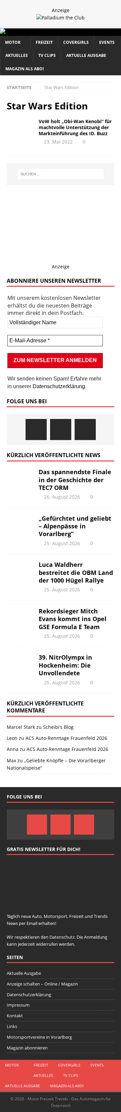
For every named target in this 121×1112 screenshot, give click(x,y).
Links (12, 1026)
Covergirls (76, 42)
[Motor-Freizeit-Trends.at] (30, 32)
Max (11, 760)
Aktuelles (16, 55)
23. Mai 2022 (58, 142)
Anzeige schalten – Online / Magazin (42, 984)
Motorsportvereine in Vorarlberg (39, 1037)
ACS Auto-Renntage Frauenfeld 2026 (66, 738)
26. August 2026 (62, 497)
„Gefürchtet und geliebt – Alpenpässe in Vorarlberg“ (75, 526)
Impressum (18, 1005)
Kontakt (15, 1016)
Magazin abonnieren (27, 1048)
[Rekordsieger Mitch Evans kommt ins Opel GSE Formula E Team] (20, 617)
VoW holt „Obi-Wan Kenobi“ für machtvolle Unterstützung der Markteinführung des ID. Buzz (75, 127)
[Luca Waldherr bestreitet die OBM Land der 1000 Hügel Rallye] (20, 571)
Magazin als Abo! (24, 69)
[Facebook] (36, 429)
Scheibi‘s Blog (58, 727)
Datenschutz (62, 937)
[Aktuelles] (20, 128)
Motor (13, 42)
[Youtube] (85, 429)
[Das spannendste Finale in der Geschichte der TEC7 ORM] (20, 478)
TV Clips (47, 55)
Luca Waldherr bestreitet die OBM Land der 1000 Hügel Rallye (76, 572)
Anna (12, 749)
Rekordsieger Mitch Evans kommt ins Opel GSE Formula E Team (73, 619)
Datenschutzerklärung (59, 386)
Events (107, 42)
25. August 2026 (62, 543)
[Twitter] (60, 429)
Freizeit (44, 42)
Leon (12, 738)
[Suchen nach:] (60, 174)
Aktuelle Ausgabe (86, 55)
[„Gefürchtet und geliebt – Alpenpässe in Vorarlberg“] (20, 525)
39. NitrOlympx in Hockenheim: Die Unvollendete (65, 665)
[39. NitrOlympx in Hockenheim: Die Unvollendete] (20, 664)
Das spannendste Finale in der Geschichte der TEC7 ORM (75, 480)
